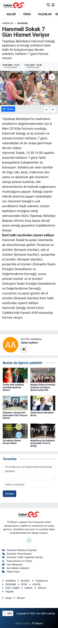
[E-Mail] (23, 349)
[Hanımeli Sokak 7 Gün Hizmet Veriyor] (29, 88)
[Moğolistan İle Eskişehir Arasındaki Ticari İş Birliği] (42, 430)
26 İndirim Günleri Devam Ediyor (12, 442)
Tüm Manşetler (15, 564)
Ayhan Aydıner (29, 342)
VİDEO (26, 14)
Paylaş (10, 109)
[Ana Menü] (53, 4)
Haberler (7, 23)
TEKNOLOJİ (41, 580)
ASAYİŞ (36, 584)
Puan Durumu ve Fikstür (19, 561)
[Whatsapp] (29, 540)
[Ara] (48, 4)
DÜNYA (29, 587)
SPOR (24, 584)
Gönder (9, 493)
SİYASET (25, 580)
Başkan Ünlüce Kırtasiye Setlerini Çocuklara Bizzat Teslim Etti (42, 387)
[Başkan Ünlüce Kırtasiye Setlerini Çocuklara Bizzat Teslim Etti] (42, 375)
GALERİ (10, 14)
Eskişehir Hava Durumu (19, 553)
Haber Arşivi (13, 571)
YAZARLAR (44, 14)
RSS (9, 613)
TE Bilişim (37, 623)
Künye (8, 598)
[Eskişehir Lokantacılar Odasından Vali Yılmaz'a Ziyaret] (15, 403)
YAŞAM (9, 591)
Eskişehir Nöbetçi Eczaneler (22, 550)
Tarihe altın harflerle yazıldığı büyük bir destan (13, 387)
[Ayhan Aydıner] (10, 344)
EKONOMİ (22, 23)
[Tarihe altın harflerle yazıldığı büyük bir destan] (15, 375)
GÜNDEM (10, 580)
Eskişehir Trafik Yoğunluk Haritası (25, 557)
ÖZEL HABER (12, 587)
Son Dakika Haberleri (18, 568)
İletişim (21, 598)
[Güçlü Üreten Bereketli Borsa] (42, 403)
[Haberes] (14, 5)
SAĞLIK (42, 587)
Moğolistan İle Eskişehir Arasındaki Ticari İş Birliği (42, 443)
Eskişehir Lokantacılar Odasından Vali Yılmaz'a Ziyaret (15, 415)
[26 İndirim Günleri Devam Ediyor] (15, 430)
